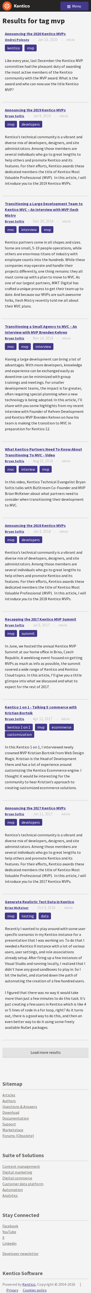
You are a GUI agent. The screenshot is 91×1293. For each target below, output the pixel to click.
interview (29, 229)
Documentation (15, 1118)
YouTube (9, 1231)
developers (31, 124)
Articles (8, 1095)
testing (28, 916)
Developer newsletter (20, 1253)
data (45, 916)
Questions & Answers (19, 1106)
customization (19, 734)
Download (10, 1112)
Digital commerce (17, 1178)
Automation (12, 1189)
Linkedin (9, 1243)
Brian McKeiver (17, 908)
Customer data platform (22, 1183)
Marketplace (12, 1129)
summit (28, 633)
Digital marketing (17, 1172)
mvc (10, 229)
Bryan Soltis (14, 116)
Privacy (12, 1290)
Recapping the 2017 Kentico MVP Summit (40, 619)
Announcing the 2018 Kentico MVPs (35, 525)
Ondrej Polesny (17, 40)
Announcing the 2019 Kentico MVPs (35, 110)
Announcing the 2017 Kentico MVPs (35, 808)
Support (9, 1124)
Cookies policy (35, 1290)
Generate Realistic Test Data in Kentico (39, 901)
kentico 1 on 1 (18, 727)
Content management (21, 1166)
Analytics (10, 1195)
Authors (9, 1100)
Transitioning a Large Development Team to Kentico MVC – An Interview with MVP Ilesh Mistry (44, 209)
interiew (28, 469)
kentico (13, 48)
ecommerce (61, 727)
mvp (30, 48)
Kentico (28, 1284)
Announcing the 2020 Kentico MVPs (35, 33)
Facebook (10, 1226)
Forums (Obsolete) (18, 1135)
